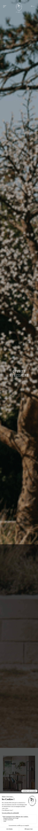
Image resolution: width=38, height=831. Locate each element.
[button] (32, 6)
